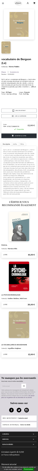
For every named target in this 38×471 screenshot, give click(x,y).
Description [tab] (6, 144)
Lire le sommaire (20, 116)
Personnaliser (28, 469)
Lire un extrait (20, 110)
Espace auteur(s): (16, 424)
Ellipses (3, 72)
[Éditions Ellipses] (18, 3)
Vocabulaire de (14, 72)
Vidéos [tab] (22, 144)
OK (23, 386)
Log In (28, 3)
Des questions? (15, 418)
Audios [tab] (15, 144)
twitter (19, 410)
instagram (26, 410)
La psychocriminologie (10, 295)
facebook (11, 410)
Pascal (4, 245)
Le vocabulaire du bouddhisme (14, 345)
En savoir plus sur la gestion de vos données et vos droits (17, 396)
